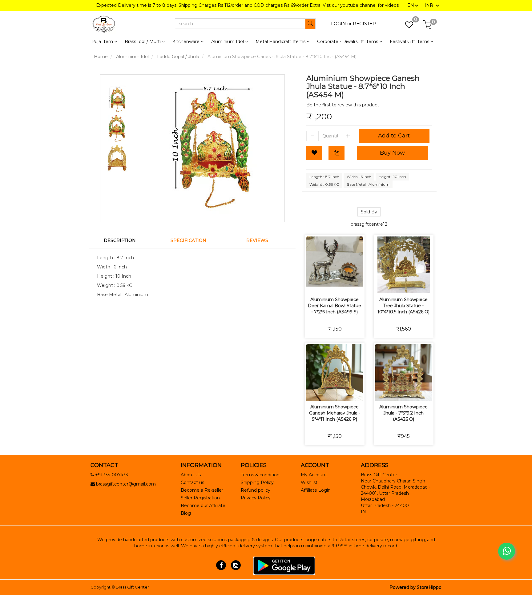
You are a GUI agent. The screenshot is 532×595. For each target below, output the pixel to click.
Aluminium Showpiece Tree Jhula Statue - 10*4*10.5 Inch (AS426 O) (403, 306)
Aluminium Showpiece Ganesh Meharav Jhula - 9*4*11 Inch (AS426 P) (334, 413)
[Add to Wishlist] (314, 153)
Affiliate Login (316, 490)
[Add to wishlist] (327, 284)
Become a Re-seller (202, 490)
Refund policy (255, 490)
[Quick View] (356, 284)
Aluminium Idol (132, 56)
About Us (191, 475)
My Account (314, 475)
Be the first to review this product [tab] (342, 105)
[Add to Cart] (313, 284)
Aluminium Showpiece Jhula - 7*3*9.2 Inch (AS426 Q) (403, 413)
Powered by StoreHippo (415, 587)
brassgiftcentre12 (369, 224)
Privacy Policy (256, 498)
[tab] (123, 240)
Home (101, 56)
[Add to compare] (342, 284)
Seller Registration (200, 498)
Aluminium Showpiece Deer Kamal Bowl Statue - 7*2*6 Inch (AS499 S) (334, 306)
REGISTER (364, 23)
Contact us (192, 482)
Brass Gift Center (132, 587)
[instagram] (235, 565)
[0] (406, 26)
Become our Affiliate (203, 505)
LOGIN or (341, 23)
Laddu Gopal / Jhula (178, 56)
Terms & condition (260, 475)
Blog (186, 513)
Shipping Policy (257, 482)
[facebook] (221, 565)
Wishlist (309, 482)
